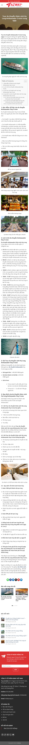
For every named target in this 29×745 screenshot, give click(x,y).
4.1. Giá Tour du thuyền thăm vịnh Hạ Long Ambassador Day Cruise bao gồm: (14, 98)
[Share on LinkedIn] (21, 580)
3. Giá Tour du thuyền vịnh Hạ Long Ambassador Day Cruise (12, 91)
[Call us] (10, 734)
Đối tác (5, 717)
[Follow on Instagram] (2, 734)
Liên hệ (5, 720)
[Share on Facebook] (10, 580)
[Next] (27, 596)
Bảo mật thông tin (8, 707)
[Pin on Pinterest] (18, 580)
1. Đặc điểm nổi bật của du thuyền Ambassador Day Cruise (11, 84)
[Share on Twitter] (13, 580)
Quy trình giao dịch (8, 714)
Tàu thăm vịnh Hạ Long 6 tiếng (14, 630)
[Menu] (2, 5)
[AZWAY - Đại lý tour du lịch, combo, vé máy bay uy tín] (14, 5)
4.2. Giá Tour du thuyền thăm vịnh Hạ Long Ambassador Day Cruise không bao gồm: (14, 101)
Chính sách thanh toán (9, 712)
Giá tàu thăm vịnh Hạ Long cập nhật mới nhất (16, 625)
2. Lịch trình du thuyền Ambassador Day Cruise (13, 87)
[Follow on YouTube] (13, 734)
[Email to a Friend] (16, 580)
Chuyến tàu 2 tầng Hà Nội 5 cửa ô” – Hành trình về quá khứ (16, 619)
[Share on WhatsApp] (8, 580)
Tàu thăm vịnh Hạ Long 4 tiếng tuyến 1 (16, 635)
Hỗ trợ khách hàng (8, 709)
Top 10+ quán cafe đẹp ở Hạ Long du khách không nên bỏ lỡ (16, 641)
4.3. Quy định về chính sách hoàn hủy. (13, 103)
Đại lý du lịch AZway (10, 728)
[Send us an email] (8, 734)
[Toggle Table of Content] (24, 81)
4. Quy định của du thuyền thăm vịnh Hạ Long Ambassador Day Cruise (14, 94)
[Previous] (1, 596)
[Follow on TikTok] (5, 734)
